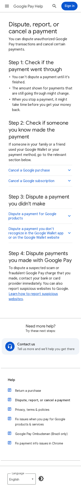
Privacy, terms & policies (32, 410)
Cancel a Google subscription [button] (31, 181)
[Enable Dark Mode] (41, 478)
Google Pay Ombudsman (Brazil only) (41, 434)
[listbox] (21, 479)
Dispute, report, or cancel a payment (42, 400)
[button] (7, 6)
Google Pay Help (28, 6)
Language (18, 473)
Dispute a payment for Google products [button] (32, 216)
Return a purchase (28, 391)
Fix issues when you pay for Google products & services (40, 421)
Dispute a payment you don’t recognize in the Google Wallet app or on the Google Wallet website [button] (36, 233)
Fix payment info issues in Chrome (39, 443)
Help (11, 380)
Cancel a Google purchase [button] (29, 170)
